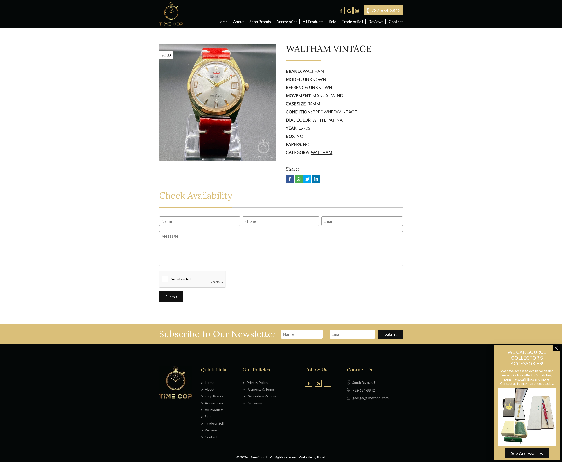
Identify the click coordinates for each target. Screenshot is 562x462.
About (238, 21)
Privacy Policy (257, 382)
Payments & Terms (261, 389)
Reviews (376, 21)
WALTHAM (321, 152)
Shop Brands (260, 21)
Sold (332, 21)
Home (222, 21)
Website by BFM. (312, 457)
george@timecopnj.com (370, 398)
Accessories (286, 21)
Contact (396, 21)
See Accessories (527, 453)
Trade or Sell (352, 21)
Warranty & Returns (261, 396)
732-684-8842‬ (386, 10)
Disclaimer (255, 403)
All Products (313, 21)
